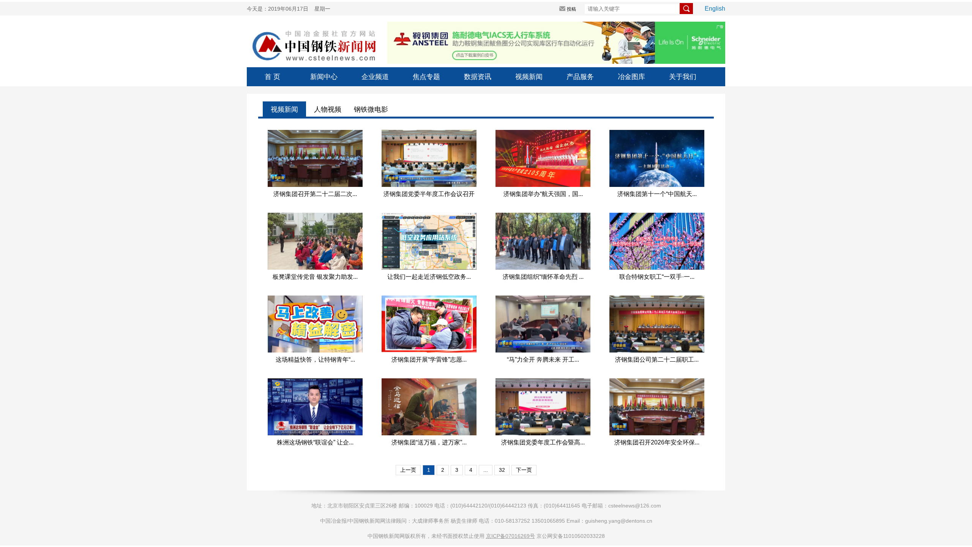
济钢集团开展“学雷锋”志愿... (429, 359)
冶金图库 (631, 77)
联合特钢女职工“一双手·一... (656, 277)
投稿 (571, 9)
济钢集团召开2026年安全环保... (656, 442)
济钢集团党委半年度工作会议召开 (429, 194)
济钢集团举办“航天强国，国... (543, 194)
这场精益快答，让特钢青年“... (315, 359)
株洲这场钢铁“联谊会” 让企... (315, 442)
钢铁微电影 (371, 109)
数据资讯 (477, 77)
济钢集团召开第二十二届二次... (315, 194)
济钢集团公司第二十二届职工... (657, 359)
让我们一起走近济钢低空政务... (429, 277)
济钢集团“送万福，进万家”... (429, 442)
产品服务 (580, 77)
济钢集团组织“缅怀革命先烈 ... (543, 277)
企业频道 (375, 77)
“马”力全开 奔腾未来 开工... (543, 359)
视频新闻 (529, 77)
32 (502, 470)
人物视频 (327, 109)
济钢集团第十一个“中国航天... (657, 194)
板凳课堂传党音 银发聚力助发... (315, 277)
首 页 (272, 77)
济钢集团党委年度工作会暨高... (543, 442)
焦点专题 (426, 77)
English (715, 8)
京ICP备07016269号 (510, 536)
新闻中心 (324, 77)
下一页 (524, 470)
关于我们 (682, 77)
